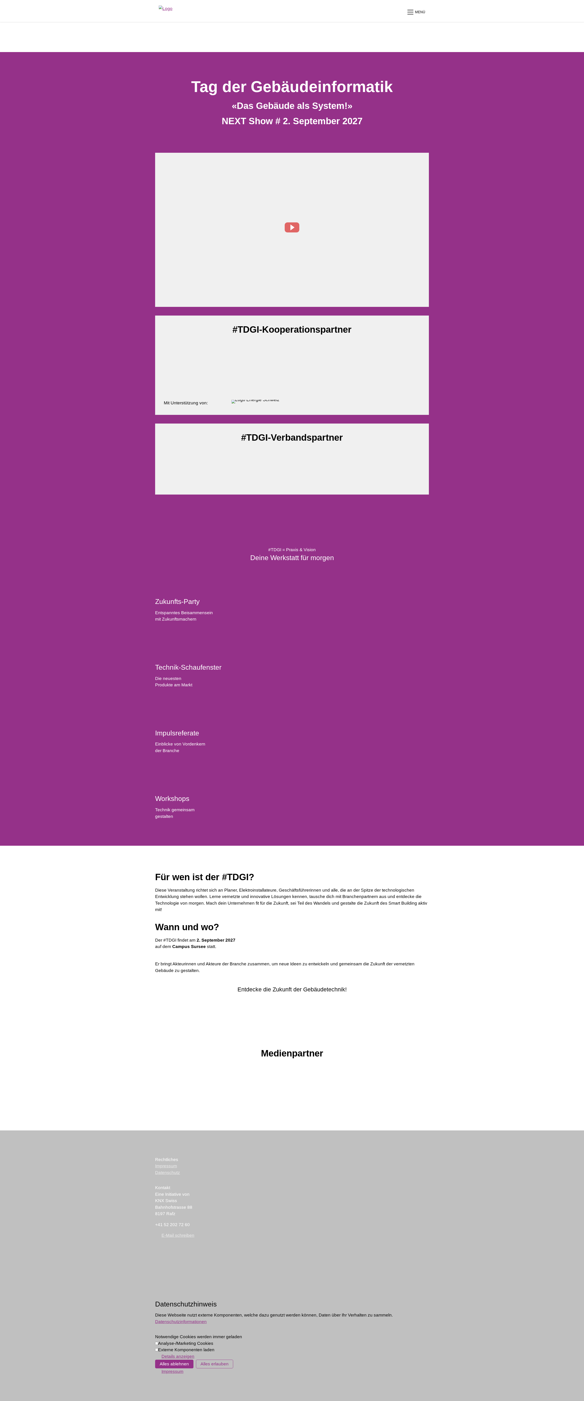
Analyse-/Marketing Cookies (185, 1343)
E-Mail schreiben (178, 1235)
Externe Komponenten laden (186, 1349)
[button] (416, 12)
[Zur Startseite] (165, 10)
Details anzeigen (178, 1356)
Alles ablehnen (174, 1363)
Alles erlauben (215, 1363)
